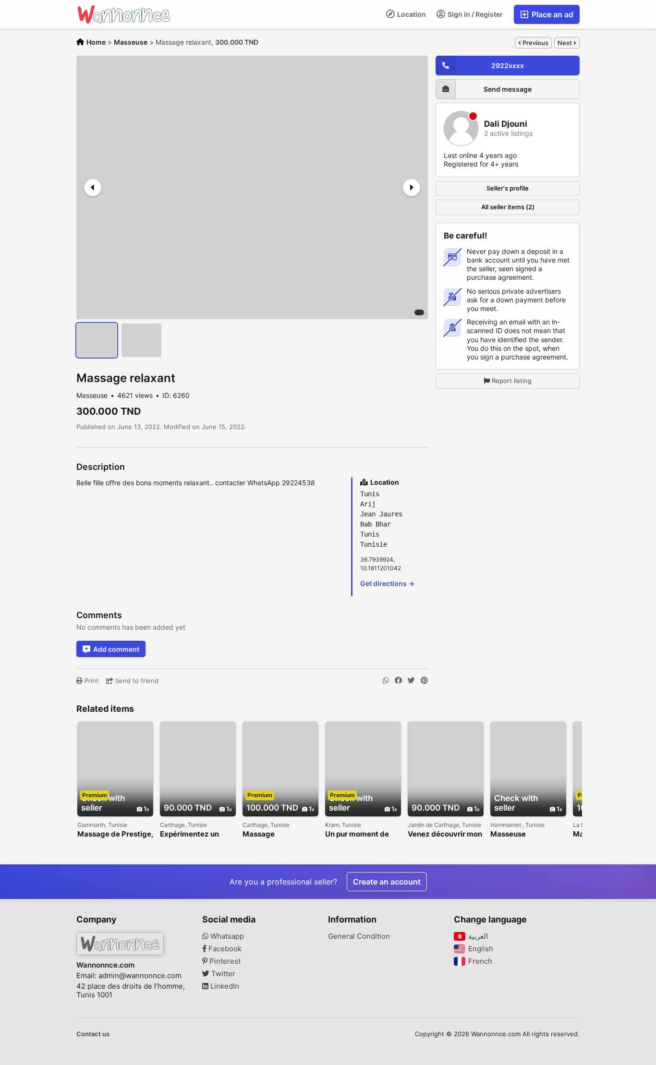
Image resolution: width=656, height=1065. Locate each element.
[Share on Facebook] (398, 680)
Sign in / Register (474, 14)
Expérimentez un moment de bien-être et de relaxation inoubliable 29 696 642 (197, 834)
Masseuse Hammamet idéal (520, 834)
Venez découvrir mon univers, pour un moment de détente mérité (445, 834)
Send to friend (135, 680)
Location (411, 14)
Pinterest (224, 961)
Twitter (222, 973)
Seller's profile (507, 187)
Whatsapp (226, 936)
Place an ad (551, 14)
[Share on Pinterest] (424, 680)
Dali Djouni (505, 124)
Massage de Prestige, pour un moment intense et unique (115, 834)
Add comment (116, 649)
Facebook (224, 949)
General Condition (359, 936)
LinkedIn (223, 986)
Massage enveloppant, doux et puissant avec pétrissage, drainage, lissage (280, 834)
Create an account (387, 881)
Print (90, 680)
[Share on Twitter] (411, 680)
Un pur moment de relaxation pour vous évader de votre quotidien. (360, 834)
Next (565, 43)
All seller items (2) (508, 207)
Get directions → (387, 583)
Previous (534, 43)
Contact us (92, 1034)
